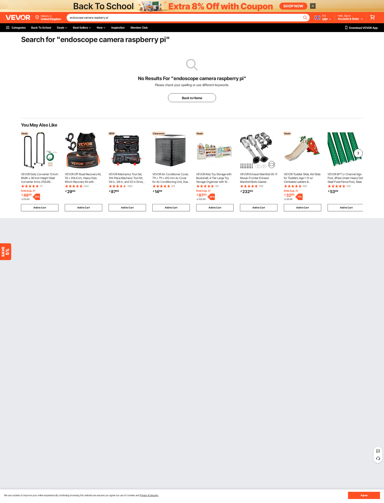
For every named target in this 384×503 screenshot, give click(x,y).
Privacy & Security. (149, 495)
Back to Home (192, 98)
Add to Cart (39, 207)
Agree (364, 495)
